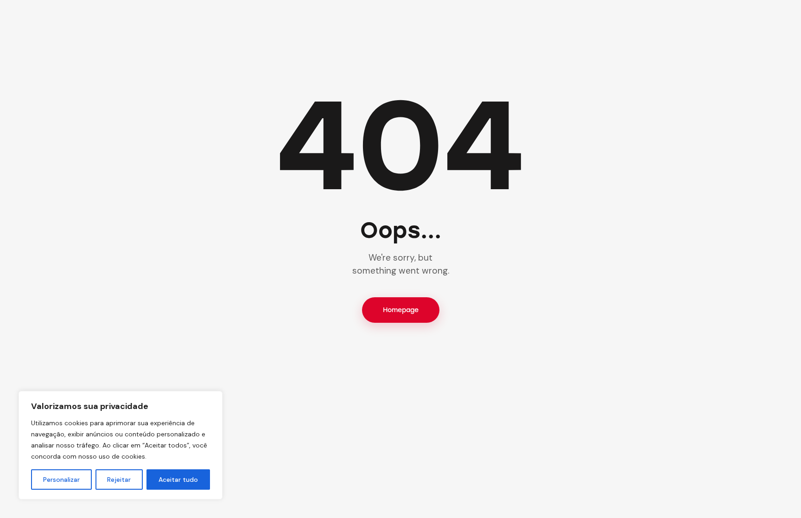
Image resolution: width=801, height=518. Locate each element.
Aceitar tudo (178, 479)
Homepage (401, 310)
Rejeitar (119, 479)
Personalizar (61, 479)
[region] (120, 445)
